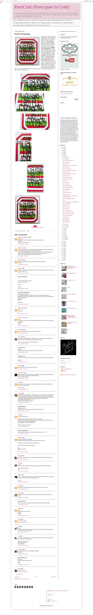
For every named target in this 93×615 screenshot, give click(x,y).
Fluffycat (19, 474)
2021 (63, 155)
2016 (63, 248)
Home (14, 20)
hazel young (20, 329)
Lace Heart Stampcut (66, 189)
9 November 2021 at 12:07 (23, 481)
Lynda (19, 414)
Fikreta (19, 568)
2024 (63, 150)
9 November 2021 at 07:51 (23, 378)
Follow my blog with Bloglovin (37, 227)
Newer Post (17, 576)
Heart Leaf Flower (66, 182)
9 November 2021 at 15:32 (23, 497)
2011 (63, 256)
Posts (63, 360)
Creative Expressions (67, 369)
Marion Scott (20, 259)
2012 (63, 255)
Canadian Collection (71, 294)
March (64, 236)
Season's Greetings (66, 172)
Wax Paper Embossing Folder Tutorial (21, 22)
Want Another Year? (71, 280)
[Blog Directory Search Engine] (52, 600)
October (64, 224)
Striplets (69, 287)
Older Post (53, 576)
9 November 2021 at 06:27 (23, 256)
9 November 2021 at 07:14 (23, 325)
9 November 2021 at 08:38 (23, 402)
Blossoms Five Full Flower (58, 20)
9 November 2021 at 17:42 (23, 532)
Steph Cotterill (21, 247)
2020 (63, 241)
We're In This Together (66, 210)
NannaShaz (20, 437)
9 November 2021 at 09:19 (23, 433)
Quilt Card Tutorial (57, 22)
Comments (64, 362)
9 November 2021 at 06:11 (23, 244)
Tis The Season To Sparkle (67, 160)
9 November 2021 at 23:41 (23, 553)
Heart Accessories (66, 194)
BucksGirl (20, 455)
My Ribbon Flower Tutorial (23, 20)
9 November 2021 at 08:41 (23, 410)
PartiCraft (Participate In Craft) (42, 7)
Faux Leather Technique (18, 25)
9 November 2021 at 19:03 (23, 545)
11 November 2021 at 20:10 (23, 571)
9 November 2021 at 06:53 (23, 272)
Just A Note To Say (66, 222)
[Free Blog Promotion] (50, 599)
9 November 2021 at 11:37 (23, 471)
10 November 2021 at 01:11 (23, 564)
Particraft (64, 370)
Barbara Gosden (21, 308)
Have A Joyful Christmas (67, 177)
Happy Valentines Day (66, 192)
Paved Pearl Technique (67, 22)
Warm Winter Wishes (66, 203)
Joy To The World (65, 163)
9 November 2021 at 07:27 (23, 361)
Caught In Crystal (35, 22)
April (64, 234)
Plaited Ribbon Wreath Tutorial (32, 25)
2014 (63, 251)
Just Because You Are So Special (69, 173)
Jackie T (19, 492)
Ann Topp (20, 393)
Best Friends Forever (71, 308)
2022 (63, 154)
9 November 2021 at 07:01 (23, 304)
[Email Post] (28, 230)
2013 (63, 253)
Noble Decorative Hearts (67, 185)
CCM (19, 536)
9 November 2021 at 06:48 (23, 264)
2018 (63, 245)
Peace (63, 200)
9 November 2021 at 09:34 (23, 451)
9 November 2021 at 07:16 (23, 333)
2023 (63, 152)
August (64, 227)
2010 (63, 258)
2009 (63, 260)
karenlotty (20, 365)
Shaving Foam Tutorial (45, 22)
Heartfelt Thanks (65, 205)
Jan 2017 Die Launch (71, 301)
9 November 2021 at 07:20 (23, 343)
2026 (63, 147)
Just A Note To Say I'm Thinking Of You (70, 165)
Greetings (64, 180)
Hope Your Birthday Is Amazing (68, 198)
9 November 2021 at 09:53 (23, 459)
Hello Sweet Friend (66, 207)
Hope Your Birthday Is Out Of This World (70, 202)
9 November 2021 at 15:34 (23, 504)
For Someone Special (66, 168)
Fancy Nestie (34, 20)
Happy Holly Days (66, 167)
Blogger (51, 605)
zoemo (19, 382)
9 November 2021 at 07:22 (23, 352)
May (64, 232)
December (65, 157)
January (64, 239)
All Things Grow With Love (67, 178)
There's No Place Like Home (68, 212)
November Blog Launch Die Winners (69, 170)
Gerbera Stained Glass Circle (68, 213)
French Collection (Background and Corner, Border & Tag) (72, 267)
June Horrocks (21, 372)
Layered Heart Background (67, 187)
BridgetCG (20, 268)
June (64, 231)
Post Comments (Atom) (24, 578)
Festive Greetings (65, 208)
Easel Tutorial (69, 20)
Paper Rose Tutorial (45, 25)
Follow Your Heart (66, 162)
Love (68, 329)
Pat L (19, 463)
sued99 (19, 519)
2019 (63, 243)
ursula (19, 485)
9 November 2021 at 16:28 (23, 515)
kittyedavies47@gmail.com (23, 237)
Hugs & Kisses (65, 190)
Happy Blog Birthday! (71, 273)
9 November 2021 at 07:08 (23, 313)
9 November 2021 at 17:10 (23, 522)
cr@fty (19, 508)
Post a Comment (19, 574)
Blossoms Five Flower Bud (44, 20)
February (64, 237)
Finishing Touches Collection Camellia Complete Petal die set (71, 316)
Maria (19, 526)
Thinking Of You (65, 217)
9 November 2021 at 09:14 (23, 426)
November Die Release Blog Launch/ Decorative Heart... (69, 196)
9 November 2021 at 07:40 (23, 368)
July (63, 229)
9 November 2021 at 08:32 (23, 389)
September (65, 226)
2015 (63, 250)
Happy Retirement (66, 218)
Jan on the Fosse (21, 317)
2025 (63, 149)
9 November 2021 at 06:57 (23, 288)
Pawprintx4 (20, 549)
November (65, 159)
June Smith (20, 336)
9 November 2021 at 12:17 (23, 489)
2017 (63, 246)
